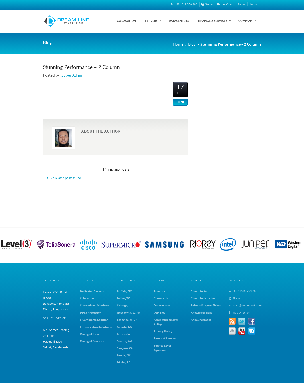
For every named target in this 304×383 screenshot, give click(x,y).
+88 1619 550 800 (186, 4)
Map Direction (241, 312)
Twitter (241, 321)
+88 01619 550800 (244, 291)
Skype (209, 4)
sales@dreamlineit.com (247, 305)
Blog (192, 44)
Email (232, 331)
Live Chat (226, 4)
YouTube (241, 331)
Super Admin (72, 75)
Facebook (251, 321)
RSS (232, 321)
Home (178, 44)
